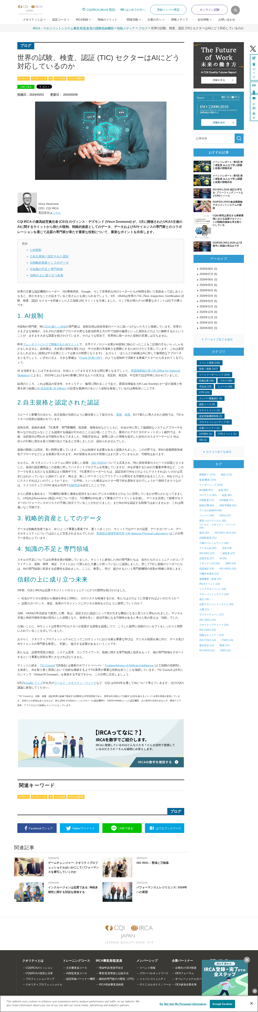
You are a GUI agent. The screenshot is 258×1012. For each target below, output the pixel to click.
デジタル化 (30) (207, 548)
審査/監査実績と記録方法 (114, 973)
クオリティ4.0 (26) (209, 563)
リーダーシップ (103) (211, 484)
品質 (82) (227, 495)
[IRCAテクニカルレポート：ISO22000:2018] (219, 111)
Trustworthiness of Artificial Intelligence (129, 665)
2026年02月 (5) (208, 301)
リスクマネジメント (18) (212, 589)
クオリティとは (33, 960)
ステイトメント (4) (209, 410)
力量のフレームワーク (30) (214, 543)
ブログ (143, 28)
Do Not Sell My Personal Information (183, 1004)
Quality (34, 682)
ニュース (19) (224, 386)
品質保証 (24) (206, 568)
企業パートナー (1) (209, 428)
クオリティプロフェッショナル (44, 984)
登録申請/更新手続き (111, 967)
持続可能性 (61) (228, 505)
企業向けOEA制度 (186, 967)
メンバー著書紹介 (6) (210, 398)
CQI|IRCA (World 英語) (100, 9)
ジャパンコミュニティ (153, 978)
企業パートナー (182, 960)
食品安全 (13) (206, 645)
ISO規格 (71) (226, 500)
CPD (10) (204, 392)
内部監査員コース (76, 973)
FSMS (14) (227, 640)
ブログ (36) (226, 380)
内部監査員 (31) (207, 537)
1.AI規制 (35, 250)
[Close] (251, 1003)
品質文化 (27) (206, 558)
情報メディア (179, 19)
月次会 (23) (205, 386)
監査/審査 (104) (207, 479)
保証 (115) (226, 474)
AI (51, 78)
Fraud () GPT (90, 357)
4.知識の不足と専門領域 (46, 269)
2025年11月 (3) (208, 317)
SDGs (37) (225, 515)
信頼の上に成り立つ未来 (46, 275)
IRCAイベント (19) (209, 584)
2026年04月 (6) (208, 290)
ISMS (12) (225, 650)
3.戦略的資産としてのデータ (49, 262)
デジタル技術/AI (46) (210, 510)
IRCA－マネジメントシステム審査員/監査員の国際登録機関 (73, 28)
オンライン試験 (210, 9)
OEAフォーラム (184, 973)
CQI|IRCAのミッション (39, 967)
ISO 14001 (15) (207, 629)
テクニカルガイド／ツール (155, 984)
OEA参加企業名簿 (186, 984)
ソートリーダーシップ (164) (214, 374)
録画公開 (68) (206, 505)
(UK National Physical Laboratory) (132, 533)
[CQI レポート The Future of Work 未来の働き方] (219, 65)
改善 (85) (223, 490)
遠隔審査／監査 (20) (210, 579)
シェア (41, 828)
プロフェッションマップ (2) (214, 422)
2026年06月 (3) (208, 279)
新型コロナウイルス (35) (212, 520)
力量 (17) (204, 609)
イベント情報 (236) (209, 362)
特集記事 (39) (206, 380)
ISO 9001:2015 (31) (225, 532)
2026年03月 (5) (208, 295)
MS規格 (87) (206, 490)
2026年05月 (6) (208, 284)
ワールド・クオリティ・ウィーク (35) (217, 526)
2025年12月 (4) (208, 311)
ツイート (83, 828)
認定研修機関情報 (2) (210, 416)
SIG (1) (203, 440)
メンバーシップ (147, 960)
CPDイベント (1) (227, 433)
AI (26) (223, 558)
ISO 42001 (98, 462)
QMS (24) (230, 563)
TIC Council (47, 665)
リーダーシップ (39, 78)
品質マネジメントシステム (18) (216, 604)
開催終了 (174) (207, 474)
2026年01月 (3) (208, 306)
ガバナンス (24, 78)
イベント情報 (147, 967)
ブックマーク (168, 828)
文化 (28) (227, 548)
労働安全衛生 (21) (209, 573)
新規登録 (254, 89)
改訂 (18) (204, 599)
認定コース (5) (207, 404)
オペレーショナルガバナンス (192, 978)
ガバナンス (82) (207, 495)
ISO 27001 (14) (207, 640)
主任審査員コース (76, 967)
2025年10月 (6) (208, 322)
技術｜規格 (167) (208, 368)
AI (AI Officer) (52, 388)
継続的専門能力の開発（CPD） (117, 978)
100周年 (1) (205, 433)
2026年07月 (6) (208, 274)
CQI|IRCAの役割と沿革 (39, 973)
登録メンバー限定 (168, 9)
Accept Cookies (222, 1004)
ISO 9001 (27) (207, 553)
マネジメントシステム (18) (214, 594)
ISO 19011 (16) (207, 619)
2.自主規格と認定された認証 (49, 256)
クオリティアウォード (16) (214, 624)
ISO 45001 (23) (228, 568)
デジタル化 (60, 78)
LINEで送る (26, 87)
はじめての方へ (135, 9)
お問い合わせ (226, 19)
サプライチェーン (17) (211, 614)
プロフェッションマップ (40, 978)
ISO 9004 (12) (207, 650)
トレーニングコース (76, 960)
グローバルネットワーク (154, 973)
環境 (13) (224, 645)
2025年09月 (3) (208, 328)
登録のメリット (107, 19)
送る (126, 828)
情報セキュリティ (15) (211, 635)
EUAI (55, 326)
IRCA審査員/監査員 (109, 960)
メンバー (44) (206, 515)
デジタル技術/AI (76, 78)
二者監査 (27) (227, 553)
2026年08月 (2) (208, 268)
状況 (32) (204, 532)
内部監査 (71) (206, 500)
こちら (56, 212)
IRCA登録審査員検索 (111, 984)
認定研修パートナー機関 (80, 978)
